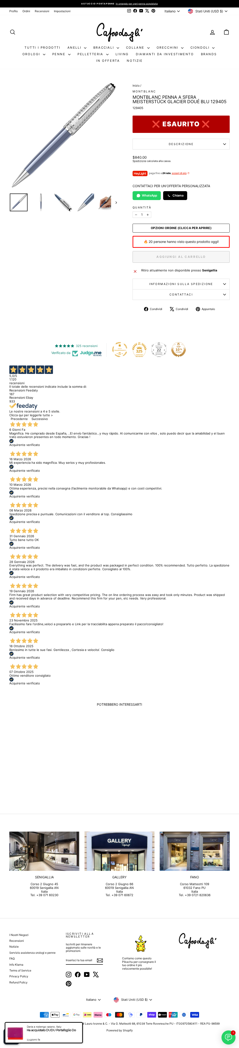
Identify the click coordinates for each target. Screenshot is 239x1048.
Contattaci (181, 294)
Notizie (135, 60)
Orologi (32, 54)
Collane (136, 47)
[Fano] (195, 851)
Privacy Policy (18, 976)
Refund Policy (18, 982)
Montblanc (144, 91)
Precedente (19, 419)
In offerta (108, 60)
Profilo (13, 11)
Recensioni (42, 11)
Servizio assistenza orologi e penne (32, 952)
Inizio (136, 85)
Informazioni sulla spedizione (181, 284)
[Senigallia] (44, 851)
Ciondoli (200, 47)
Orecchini (168, 47)
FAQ (12, 958)
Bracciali (104, 47)
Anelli (75, 47)
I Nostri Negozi (18, 935)
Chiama (177, 195)
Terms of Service (20, 970)
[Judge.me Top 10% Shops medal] (178, 349)
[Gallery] (119, 851)
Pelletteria (91, 54)
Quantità (142, 207)
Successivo (40, 419)
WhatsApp (149, 195)
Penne (59, 54)
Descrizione (181, 144)
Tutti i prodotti (42, 47)
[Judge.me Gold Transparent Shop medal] (119, 349)
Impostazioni (62, 11)
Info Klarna (16, 964)
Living (122, 54)
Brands (209, 54)
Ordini (26, 11)
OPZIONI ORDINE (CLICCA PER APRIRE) (181, 228)
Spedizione (139, 161)
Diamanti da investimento (165, 54)
